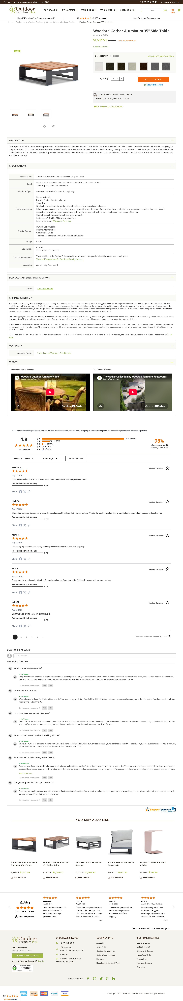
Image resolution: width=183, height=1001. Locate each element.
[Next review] (174, 907)
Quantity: (104, 78)
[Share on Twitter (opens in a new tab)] (24, 492)
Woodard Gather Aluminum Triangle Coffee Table (24, 863)
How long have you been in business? (32, 713)
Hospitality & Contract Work (108, 963)
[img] (25, 907)
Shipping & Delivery (21, 297)
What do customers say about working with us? (37, 735)
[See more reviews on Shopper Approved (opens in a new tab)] (29, 492)
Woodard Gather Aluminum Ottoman (88, 863)
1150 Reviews (27, 449)
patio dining (87, 10)
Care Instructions (45, 288)
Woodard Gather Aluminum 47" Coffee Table (56, 863)
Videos (13, 362)
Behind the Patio (144, 947)
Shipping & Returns (145, 951)
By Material (68, 10)
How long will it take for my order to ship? (34, 757)
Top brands (50, 10)
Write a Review (76, 458)
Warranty (15, 345)
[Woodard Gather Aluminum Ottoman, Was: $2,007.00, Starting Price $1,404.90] (89, 842)
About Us (100, 943)
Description (16, 140)
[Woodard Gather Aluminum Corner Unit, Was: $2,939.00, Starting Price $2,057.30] (121, 842)
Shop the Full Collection (108, 106)
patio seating (107, 10)
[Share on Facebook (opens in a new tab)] (20, 492)
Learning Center (143, 943)
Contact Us (101, 947)
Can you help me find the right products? (34, 782)
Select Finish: (107, 55)
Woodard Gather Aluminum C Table (153, 863)
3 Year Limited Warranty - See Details (54, 353)
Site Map (141, 967)
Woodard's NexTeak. (62, 221)
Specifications (18, 165)
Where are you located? (25, 690)
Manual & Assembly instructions (29, 277)
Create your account (27, 955)
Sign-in (40, 961)
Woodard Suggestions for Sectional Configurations (59, 259)
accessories (127, 10)
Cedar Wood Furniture (105, 955)
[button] (44, 685)
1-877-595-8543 (148, 2)
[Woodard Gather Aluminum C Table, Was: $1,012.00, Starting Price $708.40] (154, 842)
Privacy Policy (142, 959)
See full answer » (25, 773)
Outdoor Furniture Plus (106, 951)
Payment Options (144, 963)
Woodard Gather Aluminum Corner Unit (121, 863)
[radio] (91, 439)
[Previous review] (9, 907)
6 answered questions (100, 46)
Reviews (100, 959)
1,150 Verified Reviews (25, 911)
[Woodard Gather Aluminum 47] (56, 842)
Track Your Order (144, 955)
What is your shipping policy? (28, 668)
